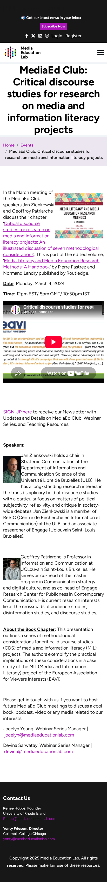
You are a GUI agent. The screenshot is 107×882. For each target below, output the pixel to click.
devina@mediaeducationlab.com (38, 751)
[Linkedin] (40, 36)
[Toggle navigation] (100, 52)
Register (73, 36)
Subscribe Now (53, 26)
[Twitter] (33, 36)
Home (9, 145)
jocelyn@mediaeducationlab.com (39, 735)
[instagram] (47, 36)
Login (56, 36)
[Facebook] (26, 36)
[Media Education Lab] (22, 52)
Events (27, 145)
